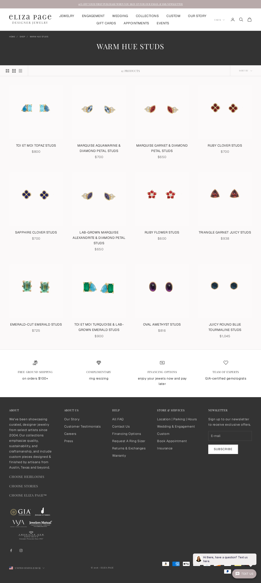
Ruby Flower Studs (162, 232)
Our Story (72, 419)
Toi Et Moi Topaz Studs (36, 145)
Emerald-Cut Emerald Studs (36, 324)
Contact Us (121, 426)
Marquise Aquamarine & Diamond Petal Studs (99, 148)
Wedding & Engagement (176, 426)
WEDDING (120, 16)
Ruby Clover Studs (225, 145)
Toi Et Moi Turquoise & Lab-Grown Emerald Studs (99, 327)
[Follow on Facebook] (11, 550)
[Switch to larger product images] (7, 71)
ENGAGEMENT (93, 16)
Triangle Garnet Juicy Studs (225, 232)
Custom (163, 434)
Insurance (165, 448)
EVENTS (163, 23)
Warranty (119, 455)
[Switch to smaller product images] (14, 71)
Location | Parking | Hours (177, 419)
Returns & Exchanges (129, 448)
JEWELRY (66, 16)
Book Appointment (172, 441)
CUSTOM (173, 16)
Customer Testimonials (82, 426)
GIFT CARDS (106, 23)
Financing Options (126, 434)
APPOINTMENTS (136, 23)
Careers (70, 434)
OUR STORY (197, 16)
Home (12, 36)
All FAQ (118, 419)
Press (68, 441)
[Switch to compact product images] (20, 71)
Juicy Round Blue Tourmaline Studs (225, 327)
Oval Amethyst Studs (162, 324)
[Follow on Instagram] (21, 550)
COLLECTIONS (147, 16)
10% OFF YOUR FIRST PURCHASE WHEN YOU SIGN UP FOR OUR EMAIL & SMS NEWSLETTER (130, 4)
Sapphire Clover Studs (36, 232)
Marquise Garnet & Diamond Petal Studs (162, 148)
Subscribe (223, 449)
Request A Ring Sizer (128, 441)
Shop (22, 36)
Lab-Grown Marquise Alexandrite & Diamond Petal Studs (99, 237)
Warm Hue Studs (39, 36)
